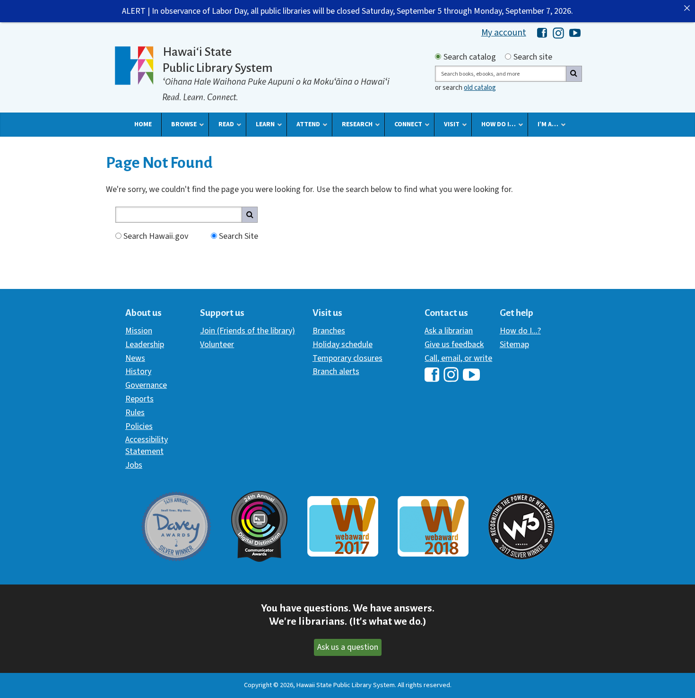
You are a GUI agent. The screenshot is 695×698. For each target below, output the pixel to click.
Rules (135, 413)
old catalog (480, 88)
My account (503, 32)
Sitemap (514, 344)
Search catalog (469, 57)
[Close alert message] (687, 8)
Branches (329, 331)
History (138, 371)
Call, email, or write (458, 358)
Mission (138, 331)
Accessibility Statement (146, 445)
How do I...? (520, 331)
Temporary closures (347, 358)
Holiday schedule (343, 344)
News (135, 358)
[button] (143, 124)
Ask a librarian (449, 331)
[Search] (574, 74)
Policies (139, 426)
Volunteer (217, 344)
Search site (532, 57)
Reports (139, 399)
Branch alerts (336, 371)
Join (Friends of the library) (247, 331)
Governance (146, 385)
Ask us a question (347, 647)
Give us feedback (454, 344)
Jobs (133, 465)
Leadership (144, 344)
